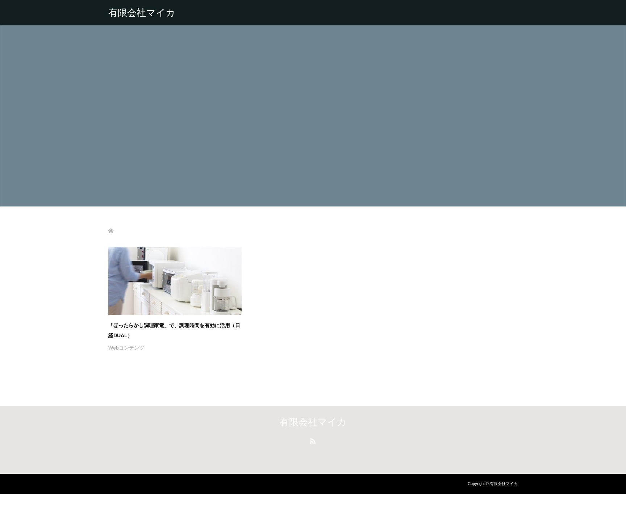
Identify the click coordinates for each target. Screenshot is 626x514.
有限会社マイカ (141, 12)
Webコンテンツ (126, 348)
